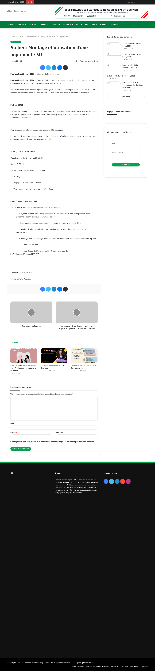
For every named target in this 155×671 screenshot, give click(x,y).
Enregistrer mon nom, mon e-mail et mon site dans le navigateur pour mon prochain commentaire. (53, 442)
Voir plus (126, 96)
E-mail (13, 433)
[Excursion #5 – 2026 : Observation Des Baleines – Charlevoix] (114, 85)
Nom (13, 423)
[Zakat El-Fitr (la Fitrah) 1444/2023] (114, 57)
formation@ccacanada (44, 213)
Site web (59, 433)
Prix (86, 24)
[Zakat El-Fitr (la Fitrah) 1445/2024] (114, 46)
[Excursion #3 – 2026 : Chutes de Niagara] (114, 68)
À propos (114, 24)
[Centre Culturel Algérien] (16, 11)
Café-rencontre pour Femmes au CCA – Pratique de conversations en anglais (23, 368)
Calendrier (44, 24)
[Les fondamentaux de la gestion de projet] (54, 355)
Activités (32, 24)
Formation (29, 37)
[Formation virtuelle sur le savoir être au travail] (84, 355)
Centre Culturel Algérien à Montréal (57, 663)
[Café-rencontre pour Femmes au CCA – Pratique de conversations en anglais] (23, 355)
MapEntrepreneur (86, 663)
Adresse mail (117, 153)
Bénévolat (55, 24)
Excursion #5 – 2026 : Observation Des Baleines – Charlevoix (133, 85)
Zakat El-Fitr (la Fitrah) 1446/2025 (121, 76)
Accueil (11, 24)
